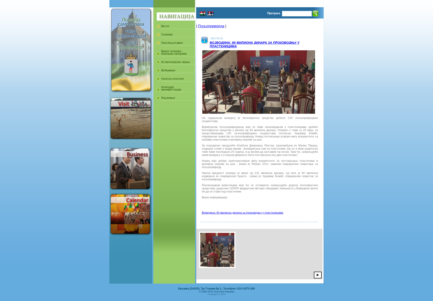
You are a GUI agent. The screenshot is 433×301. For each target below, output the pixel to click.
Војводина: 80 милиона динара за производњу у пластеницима (242, 212)
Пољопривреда (211, 26)
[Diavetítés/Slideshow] (318, 274)
